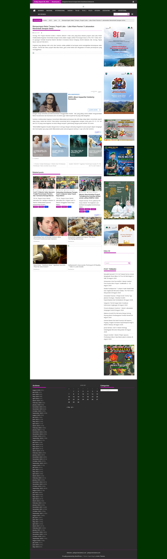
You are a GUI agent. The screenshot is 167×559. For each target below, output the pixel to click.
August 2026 (36, 390)
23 (78, 399)
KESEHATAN (106, 10)
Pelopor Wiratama (48, 190)
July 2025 (35, 417)
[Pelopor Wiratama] (34, 10)
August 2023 (36, 465)
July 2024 (35, 442)
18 (88, 397)
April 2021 (36, 524)
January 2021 (36, 530)
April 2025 (36, 423)
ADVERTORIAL (122, 10)
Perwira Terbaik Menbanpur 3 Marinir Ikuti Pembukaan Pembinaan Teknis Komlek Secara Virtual (49, 165)
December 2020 (37, 532)
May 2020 (36, 547)
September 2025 (38, 413)
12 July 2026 (60, 190)
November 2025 (38, 409)
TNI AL (84, 10)
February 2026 (37, 403)
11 (88, 394)
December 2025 (37, 407)
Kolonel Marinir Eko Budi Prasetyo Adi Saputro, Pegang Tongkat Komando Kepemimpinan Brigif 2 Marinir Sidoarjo (119, 322)
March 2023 (36, 476)
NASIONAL (49, 10)
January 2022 (36, 505)
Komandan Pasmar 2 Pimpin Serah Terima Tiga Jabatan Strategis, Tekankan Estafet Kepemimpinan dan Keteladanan (118, 298)
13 (97, 394)
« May (68, 407)
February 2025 (37, 428)
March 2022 (36, 501)
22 (73, 399)
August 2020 (36, 540)
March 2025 (36, 425)
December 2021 (37, 507)
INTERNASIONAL (60, 10)
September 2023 (38, 463)
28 (69, 402)
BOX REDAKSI (42, 14)
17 (83, 397)
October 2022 (37, 486)
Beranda (41, 10)
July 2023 (35, 467)
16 (78, 397)
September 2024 (38, 438)
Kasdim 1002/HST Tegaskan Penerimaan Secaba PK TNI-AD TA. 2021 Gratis (85, 165)
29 (73, 402)
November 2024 (38, 434)
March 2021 (36, 526)
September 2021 (38, 513)
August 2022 (36, 490)
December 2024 (37, 432)
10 (83, 394)
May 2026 (36, 396)
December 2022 (37, 482)
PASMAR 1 (87, 209)
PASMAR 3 (36, 158)
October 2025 (37, 411)
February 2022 (37, 503)
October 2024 (37, 436)
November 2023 (38, 459)
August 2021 (36, 515)
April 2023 (36, 474)
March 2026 (36, 400)
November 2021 (38, 509)
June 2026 (36, 394)
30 (78, 402)
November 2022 (38, 484)
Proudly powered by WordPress (72, 556)
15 (73, 397)
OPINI (114, 10)
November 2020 (38, 534)
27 (97, 399)
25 (88, 399)
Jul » (72, 407)
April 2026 (36, 398)
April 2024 (36, 448)
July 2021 (35, 517)
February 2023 (37, 478)
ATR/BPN (97, 10)
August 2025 (36, 415)
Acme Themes (100, 556)
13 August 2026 (38, 190)
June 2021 (36, 519)
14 (69, 397)
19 (92, 397)
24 (83, 399)
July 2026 (35, 392)
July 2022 (35, 492)
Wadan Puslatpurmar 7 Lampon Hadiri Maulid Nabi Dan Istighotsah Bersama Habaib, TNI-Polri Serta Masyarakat (119, 291)
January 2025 (36, 430)
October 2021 (37, 511)
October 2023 (37, 461)
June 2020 (36, 545)
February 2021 (37, 528)
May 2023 (36, 471)
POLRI (90, 10)
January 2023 (36, 480)
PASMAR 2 (93, 209)
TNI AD (77, 10)
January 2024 (36, 455)
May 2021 (36, 522)
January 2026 (36, 405)
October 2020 (37, 536)
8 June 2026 (83, 192)
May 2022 (36, 496)
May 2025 (36, 421)
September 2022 (38, 488)
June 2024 (36, 444)
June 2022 (36, 494)
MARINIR (35, 206)
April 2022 (36, 499)
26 (92, 399)
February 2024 (37, 453)
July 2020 (35, 542)
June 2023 (36, 469)
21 (69, 399)
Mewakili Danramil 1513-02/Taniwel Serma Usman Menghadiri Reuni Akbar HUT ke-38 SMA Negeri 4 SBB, (94, 2)
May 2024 (36, 446)
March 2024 (36, 451)
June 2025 (36, 419)
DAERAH (70, 10)
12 (92, 394)
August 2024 (36, 440)
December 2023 (37, 457)
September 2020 (38, 538)
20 (97, 397)
